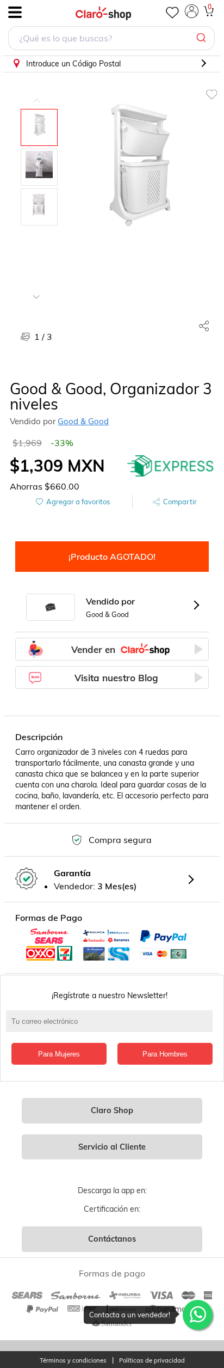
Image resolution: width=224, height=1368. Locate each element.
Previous (36, 92)
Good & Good (83, 421)
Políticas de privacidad (152, 1361)
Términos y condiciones (73, 1361)
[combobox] (111, 39)
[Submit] (202, 38)
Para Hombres (165, 1054)
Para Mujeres (59, 1054)
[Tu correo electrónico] (112, 1026)
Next (36, 288)
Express (170, 466)
